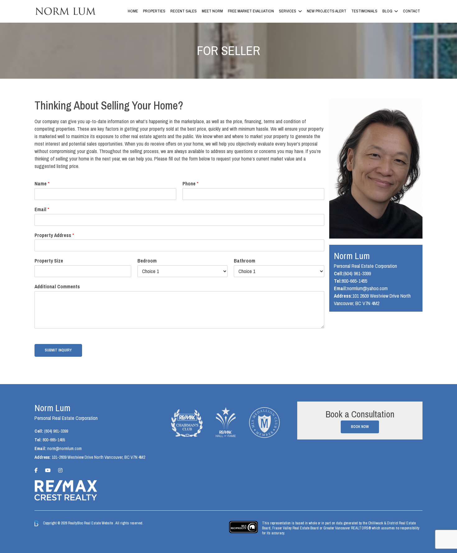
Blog (387, 11)
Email (42, 209)
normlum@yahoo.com (367, 288)
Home (133, 11)
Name (42, 183)
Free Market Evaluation (251, 11)
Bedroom (147, 261)
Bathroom (244, 261)
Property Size (49, 261)
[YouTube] (48, 470)
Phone (190, 183)
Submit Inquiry (58, 350)
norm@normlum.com (64, 448)
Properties (154, 11)
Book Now (360, 426)
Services (287, 11)
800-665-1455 (354, 280)
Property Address (54, 235)
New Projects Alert (326, 11)
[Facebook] (36, 470)
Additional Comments (57, 286)
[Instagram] (60, 470)
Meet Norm (212, 11)
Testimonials (364, 11)
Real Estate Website (99, 523)
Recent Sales (183, 11)
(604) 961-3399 (357, 273)
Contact (411, 11)
